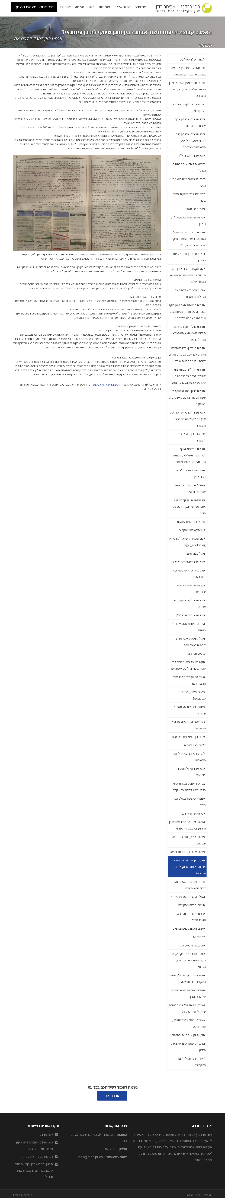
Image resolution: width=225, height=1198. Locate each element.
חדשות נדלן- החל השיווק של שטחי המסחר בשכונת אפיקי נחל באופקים (187, 397)
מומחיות (104, 7)
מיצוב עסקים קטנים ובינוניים (189, 928)
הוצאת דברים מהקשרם (191, 905)
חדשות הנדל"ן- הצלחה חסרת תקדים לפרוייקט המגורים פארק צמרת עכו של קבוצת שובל (187, 354)
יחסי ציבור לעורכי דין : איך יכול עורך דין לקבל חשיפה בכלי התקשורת (188, 418)
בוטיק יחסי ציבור (195, 654)
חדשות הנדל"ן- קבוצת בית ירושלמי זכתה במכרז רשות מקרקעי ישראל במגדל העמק (189, 375)
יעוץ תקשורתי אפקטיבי (192, 530)
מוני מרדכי (46, 1134)
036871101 (110, 1149)
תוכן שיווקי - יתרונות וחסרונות (188, 1035)
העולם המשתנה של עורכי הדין (188, 897)
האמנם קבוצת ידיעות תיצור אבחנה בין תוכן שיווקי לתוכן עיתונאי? (189, 866)
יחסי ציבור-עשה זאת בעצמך (106, 384)
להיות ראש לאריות (194, 745)
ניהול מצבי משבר (195, 209)
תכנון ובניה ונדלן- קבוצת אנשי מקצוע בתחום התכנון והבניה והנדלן (33, 1170)
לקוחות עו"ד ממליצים (192, 59)
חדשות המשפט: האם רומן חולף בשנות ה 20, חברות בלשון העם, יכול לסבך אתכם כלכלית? (187, 311)
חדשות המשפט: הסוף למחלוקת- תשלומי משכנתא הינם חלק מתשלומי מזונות (189, 455)
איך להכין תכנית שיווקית (191, 522)
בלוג (91, 7)
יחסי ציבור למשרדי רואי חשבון (188, 562)
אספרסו (65, 7)
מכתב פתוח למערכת (192, 945)
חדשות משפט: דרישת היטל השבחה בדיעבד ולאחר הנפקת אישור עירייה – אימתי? (188, 238)
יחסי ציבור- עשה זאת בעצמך (34, 7)
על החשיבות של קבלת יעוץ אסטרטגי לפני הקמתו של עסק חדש (188, 506)
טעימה (79, 7)
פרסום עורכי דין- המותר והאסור (187, 852)
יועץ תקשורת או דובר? (192, 813)
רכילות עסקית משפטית (37, 1156)
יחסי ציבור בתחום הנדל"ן (190, 615)
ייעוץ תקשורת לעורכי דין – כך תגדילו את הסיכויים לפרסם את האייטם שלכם (188, 275)
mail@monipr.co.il (91, 1157)
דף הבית (207, 1195)
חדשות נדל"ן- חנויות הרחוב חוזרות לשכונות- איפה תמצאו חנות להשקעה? (189, 333)
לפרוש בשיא (198, 937)
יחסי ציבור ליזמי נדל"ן (192, 156)
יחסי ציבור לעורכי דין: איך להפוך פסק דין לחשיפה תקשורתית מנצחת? (191, 140)
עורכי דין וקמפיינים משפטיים (188, 737)
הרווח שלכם (122, 7)
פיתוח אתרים (18, 1195)
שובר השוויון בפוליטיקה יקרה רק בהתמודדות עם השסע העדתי (189, 960)
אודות (142, 7)
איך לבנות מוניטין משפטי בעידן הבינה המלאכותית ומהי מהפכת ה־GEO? (187, 89)
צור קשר (110, 1096)
